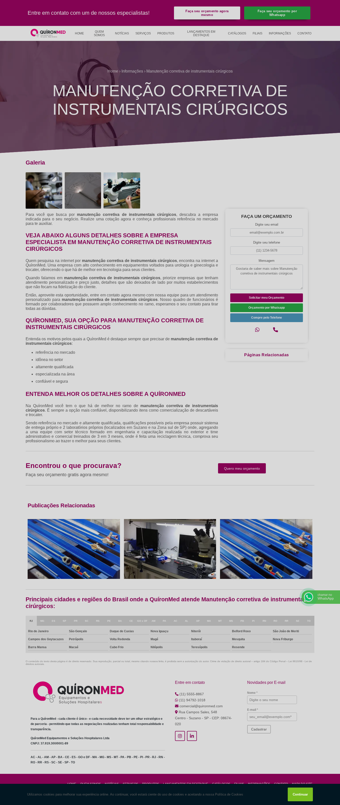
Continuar (300, 794)
